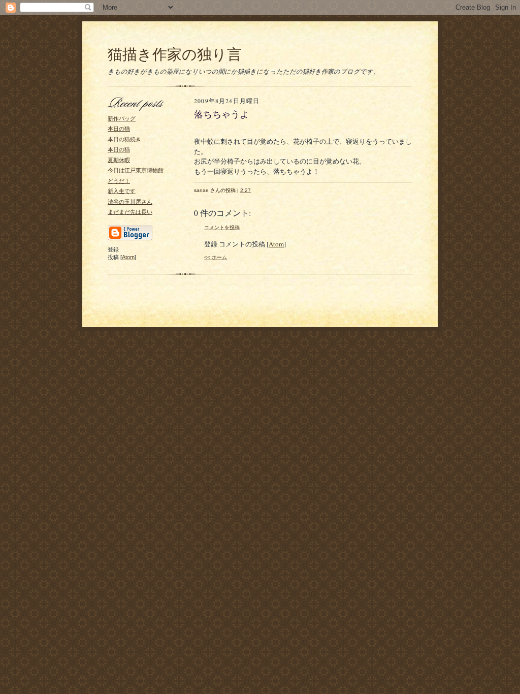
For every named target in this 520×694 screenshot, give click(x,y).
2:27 (245, 190)
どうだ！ (119, 181)
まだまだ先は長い (130, 212)
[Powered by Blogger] (130, 239)
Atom (128, 257)
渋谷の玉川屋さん (130, 202)
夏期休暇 (119, 160)
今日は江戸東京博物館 (136, 170)
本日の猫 (119, 128)
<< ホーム (215, 257)
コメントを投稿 (222, 227)
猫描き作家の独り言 (175, 54)
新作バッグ (122, 118)
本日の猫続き (124, 139)
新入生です (122, 191)
